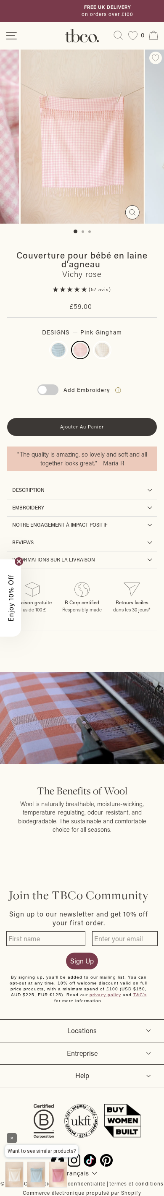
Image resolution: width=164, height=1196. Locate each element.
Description (28, 490)
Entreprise (82, 1053)
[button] (71, 289)
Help (82, 1075)
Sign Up (82, 960)
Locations (82, 1030)
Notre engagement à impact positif (60, 525)
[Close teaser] (19, 561)
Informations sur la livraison (53, 559)
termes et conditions (136, 1183)
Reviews (23, 542)
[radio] (58, 350)
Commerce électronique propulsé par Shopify (82, 1192)
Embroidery (28, 507)
